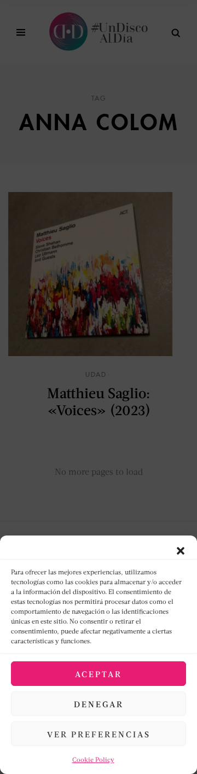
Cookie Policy (93, 759)
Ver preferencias (98, 734)
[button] (180, 549)
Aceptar (98, 674)
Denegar (99, 704)
